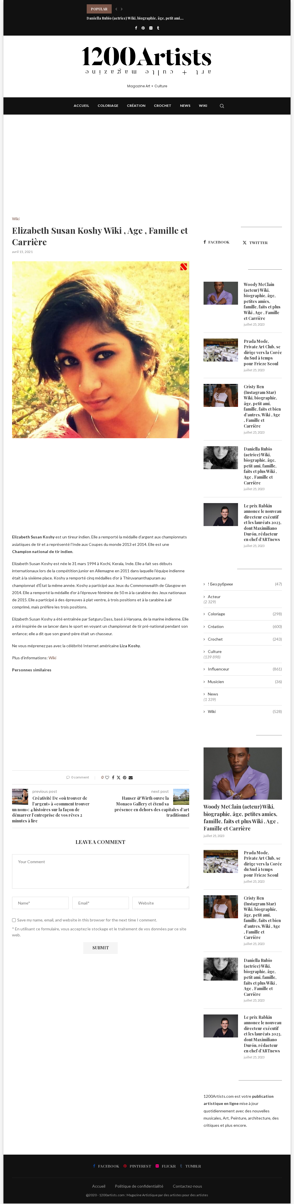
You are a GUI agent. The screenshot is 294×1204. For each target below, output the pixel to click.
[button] (116, 8)
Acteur (214, 596)
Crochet (162, 105)
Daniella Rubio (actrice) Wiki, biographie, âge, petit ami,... (135, 18)
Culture (215, 651)
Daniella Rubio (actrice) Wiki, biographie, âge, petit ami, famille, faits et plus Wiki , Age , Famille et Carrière (260, 466)
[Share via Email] (131, 777)
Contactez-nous (187, 1186)
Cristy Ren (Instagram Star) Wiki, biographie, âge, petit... (134, 9)
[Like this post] (107, 777)
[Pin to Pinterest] (124, 777)
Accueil (81, 105)
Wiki (203, 105)
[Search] (222, 106)
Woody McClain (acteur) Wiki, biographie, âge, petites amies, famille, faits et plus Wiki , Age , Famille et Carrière (262, 301)
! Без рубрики (245, 583)
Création (136, 105)
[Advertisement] (100, 174)
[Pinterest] (143, 28)
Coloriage (108, 105)
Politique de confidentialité (139, 1186)
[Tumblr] (158, 28)
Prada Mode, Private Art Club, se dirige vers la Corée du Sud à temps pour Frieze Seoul (263, 352)
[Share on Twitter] (119, 777)
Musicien (245, 681)
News (185, 105)
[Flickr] (150, 28)
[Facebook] (136, 28)
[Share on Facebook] (113, 777)
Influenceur (245, 668)
